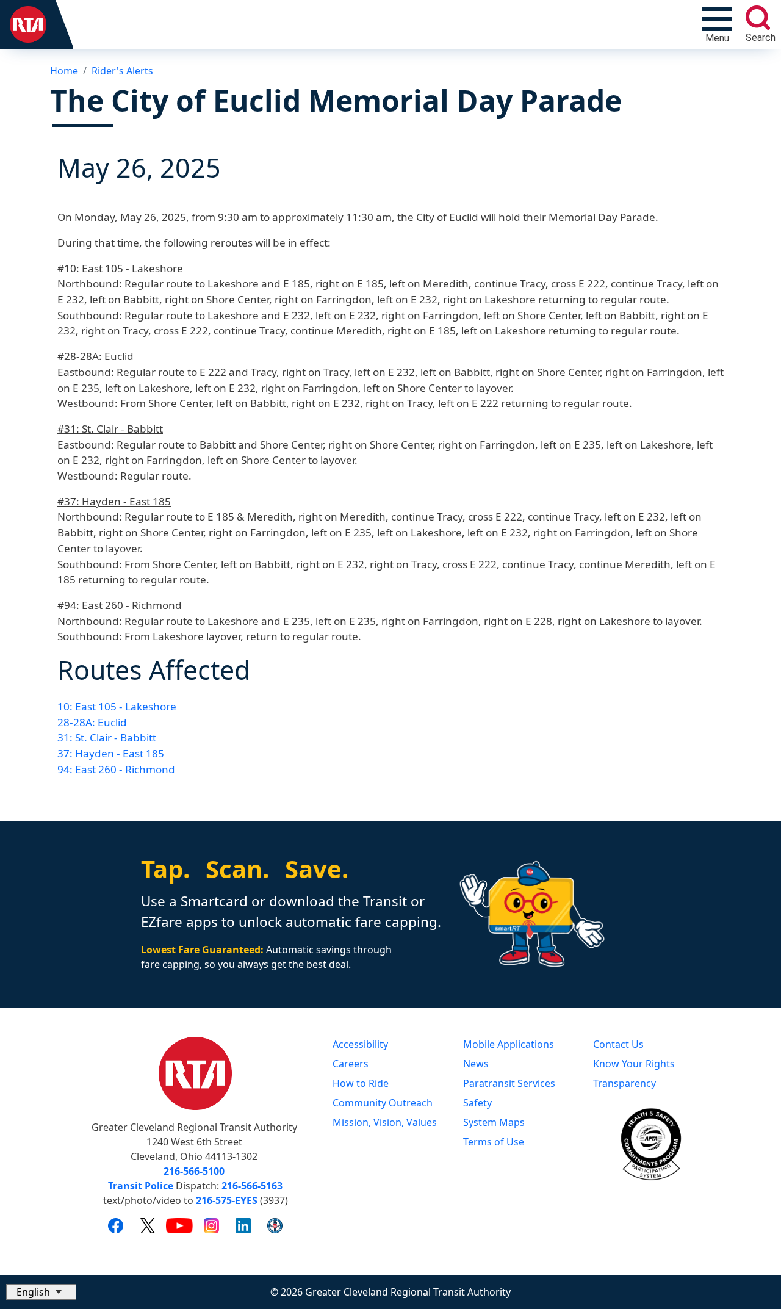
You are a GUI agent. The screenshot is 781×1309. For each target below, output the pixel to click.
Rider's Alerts (122, 71)
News (476, 1063)
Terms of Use (493, 1142)
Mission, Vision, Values (385, 1122)
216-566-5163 (252, 1185)
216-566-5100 (194, 1171)
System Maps (494, 1122)
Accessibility (360, 1044)
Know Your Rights (634, 1063)
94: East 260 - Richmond (116, 769)
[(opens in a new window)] (115, 1225)
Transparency (624, 1083)
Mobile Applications (508, 1044)
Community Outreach (383, 1102)
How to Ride (361, 1083)
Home (64, 71)
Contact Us (618, 1044)
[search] (758, 17)
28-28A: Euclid (92, 722)
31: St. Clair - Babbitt (106, 737)
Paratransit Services (509, 1083)
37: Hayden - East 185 (110, 753)
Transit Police (140, 1185)
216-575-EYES (226, 1200)
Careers (351, 1063)
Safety (477, 1102)
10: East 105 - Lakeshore (116, 706)
